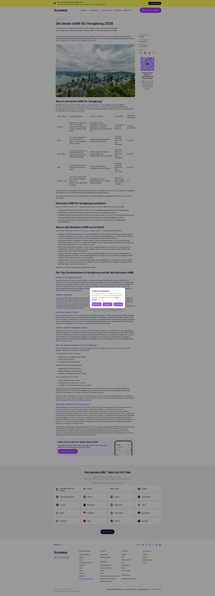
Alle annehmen (118, 304)
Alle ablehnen (97, 304)
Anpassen (108, 304)
